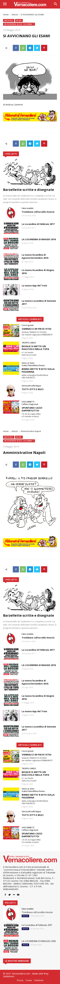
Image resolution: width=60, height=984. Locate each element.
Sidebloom (8, 976)
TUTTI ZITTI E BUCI (33, 389)
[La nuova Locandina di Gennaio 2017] (11, 305)
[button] (55, 4)
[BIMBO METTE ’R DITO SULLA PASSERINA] (11, 368)
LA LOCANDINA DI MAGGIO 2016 (39, 239)
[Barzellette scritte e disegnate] (30, 172)
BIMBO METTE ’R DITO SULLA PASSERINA (38, 370)
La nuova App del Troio (34, 285)
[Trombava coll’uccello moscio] (11, 213)
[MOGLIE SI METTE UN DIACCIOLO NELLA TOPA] (11, 348)
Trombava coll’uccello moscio (38, 211)
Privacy (20, 980)
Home (6, 14)
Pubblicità (38, 980)
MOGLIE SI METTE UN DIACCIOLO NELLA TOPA (35, 348)
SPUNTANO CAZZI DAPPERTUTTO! (32, 409)
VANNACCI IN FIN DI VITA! (36, 328)
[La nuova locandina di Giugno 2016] (11, 274)
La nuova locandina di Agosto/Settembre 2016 (35, 256)
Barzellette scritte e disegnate (28, 189)
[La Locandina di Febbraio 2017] (11, 228)
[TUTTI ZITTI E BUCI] (11, 391)
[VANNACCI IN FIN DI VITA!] (11, 330)
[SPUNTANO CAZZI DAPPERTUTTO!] (11, 407)
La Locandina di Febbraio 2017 (38, 224)
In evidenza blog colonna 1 (19, 24)
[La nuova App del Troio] (11, 289)
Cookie (29, 980)
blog (19, 20)
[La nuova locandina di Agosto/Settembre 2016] (11, 259)
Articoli (15, 14)
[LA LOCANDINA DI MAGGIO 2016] (11, 243)
